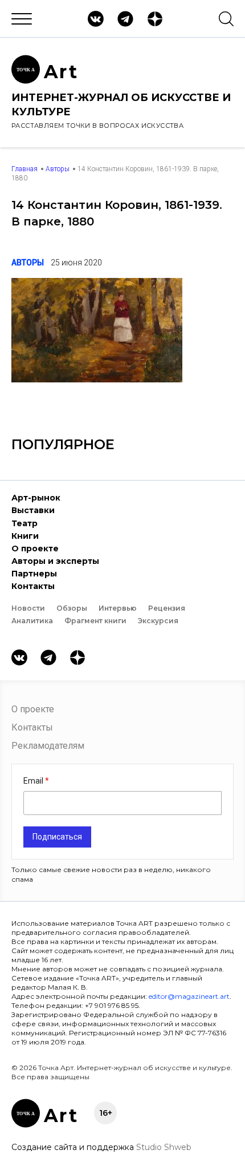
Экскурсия (158, 620)
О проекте (35, 548)
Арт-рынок (35, 498)
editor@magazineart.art (189, 996)
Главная (24, 169)
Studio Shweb (163, 1147)
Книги (25, 536)
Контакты (33, 586)
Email (34, 780)
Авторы (58, 169)
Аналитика (32, 620)
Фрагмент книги (95, 620)
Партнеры (34, 573)
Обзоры (71, 608)
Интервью (118, 608)
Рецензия (166, 608)
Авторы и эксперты (55, 561)
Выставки (33, 510)
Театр (24, 523)
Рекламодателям (47, 745)
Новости (28, 608)
